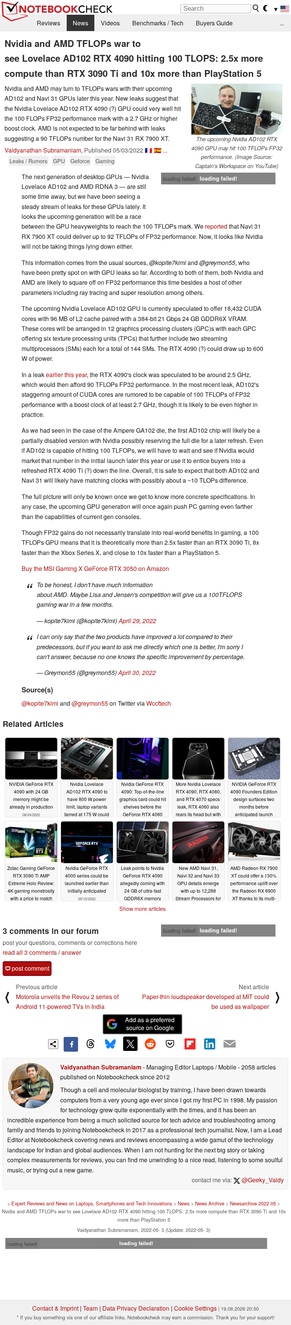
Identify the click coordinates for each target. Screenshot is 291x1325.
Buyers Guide (214, 23)
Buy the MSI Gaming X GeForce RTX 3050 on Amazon (95, 568)
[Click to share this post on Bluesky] (110, 1044)
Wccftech (158, 703)
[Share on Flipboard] (190, 1044)
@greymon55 (90, 703)
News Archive (209, 1203)
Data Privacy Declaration (135, 1308)
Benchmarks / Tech (157, 23)
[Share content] (53, 1044)
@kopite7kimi (40, 703)
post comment (29, 968)
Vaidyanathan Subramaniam (43, 150)
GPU (59, 161)
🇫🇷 (148, 150)
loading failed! (179, 178)
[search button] (256, 8)
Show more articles (142, 908)
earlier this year (66, 374)
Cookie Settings (195, 1308)
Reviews (48, 23)
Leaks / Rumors (28, 161)
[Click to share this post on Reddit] (150, 1044)
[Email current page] (229, 1044)
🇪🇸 (157, 150)
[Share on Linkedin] (209, 1044)
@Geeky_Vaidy (262, 1179)
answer (71, 952)
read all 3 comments (30, 952)
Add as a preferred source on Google (150, 1023)
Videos (110, 23)
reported (216, 226)
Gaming (104, 161)
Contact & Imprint (55, 1308)
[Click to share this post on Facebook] (71, 1044)
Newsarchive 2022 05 (253, 1203)
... (282, 23)
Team (90, 1308)
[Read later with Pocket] (170, 1044)
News (80, 23)
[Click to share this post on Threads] (90, 1044)
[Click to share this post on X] (130, 1044)
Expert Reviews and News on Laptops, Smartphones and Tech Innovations (91, 1203)
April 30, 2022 (137, 672)
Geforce (80, 161)
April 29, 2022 (137, 620)
